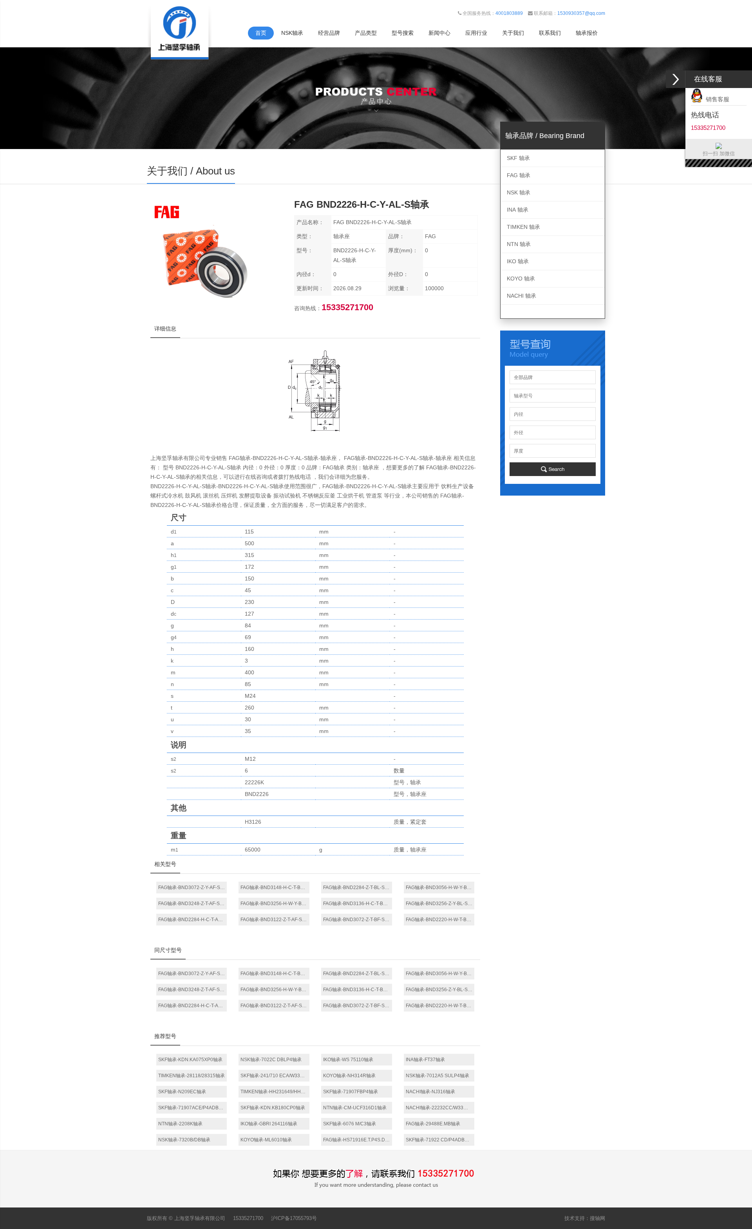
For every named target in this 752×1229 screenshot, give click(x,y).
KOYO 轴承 (521, 278)
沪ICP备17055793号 (294, 1218)
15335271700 (248, 1218)
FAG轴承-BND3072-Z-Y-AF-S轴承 (192, 887)
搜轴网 (597, 1218)
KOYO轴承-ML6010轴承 (266, 1140)
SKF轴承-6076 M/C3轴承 (349, 1124)
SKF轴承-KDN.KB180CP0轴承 (272, 1107)
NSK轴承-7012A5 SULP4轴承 (437, 1075)
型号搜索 (403, 33)
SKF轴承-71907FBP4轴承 (350, 1091)
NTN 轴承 (519, 244)
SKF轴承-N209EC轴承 (182, 1091)
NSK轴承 (292, 33)
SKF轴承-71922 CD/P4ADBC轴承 (440, 1140)
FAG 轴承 (518, 175)
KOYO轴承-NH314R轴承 (349, 1075)
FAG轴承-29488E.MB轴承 (433, 1124)
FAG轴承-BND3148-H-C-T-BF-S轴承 (274, 887)
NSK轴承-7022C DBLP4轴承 (271, 1059)
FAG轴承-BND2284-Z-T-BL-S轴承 (357, 887)
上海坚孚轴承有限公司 (199, 1218)
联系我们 (550, 33)
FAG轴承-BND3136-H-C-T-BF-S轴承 (357, 903)
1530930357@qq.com (581, 13)
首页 (260, 33)
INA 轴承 (517, 210)
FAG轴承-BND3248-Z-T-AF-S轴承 (192, 903)
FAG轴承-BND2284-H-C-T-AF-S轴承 (192, 919)
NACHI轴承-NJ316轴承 (430, 1091)
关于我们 (513, 33)
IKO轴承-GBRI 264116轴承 (268, 1124)
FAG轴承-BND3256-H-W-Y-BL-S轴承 (274, 903)
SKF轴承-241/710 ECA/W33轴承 (274, 1075)
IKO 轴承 (518, 261)
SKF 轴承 (518, 158)
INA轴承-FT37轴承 (425, 1059)
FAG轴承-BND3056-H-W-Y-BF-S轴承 (440, 887)
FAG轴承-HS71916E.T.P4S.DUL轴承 (357, 1140)
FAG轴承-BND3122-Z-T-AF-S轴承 (274, 919)
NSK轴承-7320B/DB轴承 (184, 1140)
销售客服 (716, 99)
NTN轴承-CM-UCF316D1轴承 (355, 1107)
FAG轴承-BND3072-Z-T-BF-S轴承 (357, 919)
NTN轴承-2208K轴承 (180, 1124)
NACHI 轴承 (521, 296)
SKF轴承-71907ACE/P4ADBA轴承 (192, 1107)
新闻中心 (439, 33)
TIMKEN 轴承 (523, 227)
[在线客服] (675, 79)
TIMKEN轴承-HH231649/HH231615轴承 (274, 1091)
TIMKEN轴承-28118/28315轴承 (191, 1075)
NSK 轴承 (518, 192)
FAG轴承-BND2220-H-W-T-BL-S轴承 (440, 919)
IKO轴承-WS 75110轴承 (348, 1059)
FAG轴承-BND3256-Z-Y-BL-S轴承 (440, 903)
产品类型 (366, 33)
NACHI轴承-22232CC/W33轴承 (439, 1107)
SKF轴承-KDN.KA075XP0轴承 (190, 1059)
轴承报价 (587, 33)
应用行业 (476, 33)
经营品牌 (329, 33)
